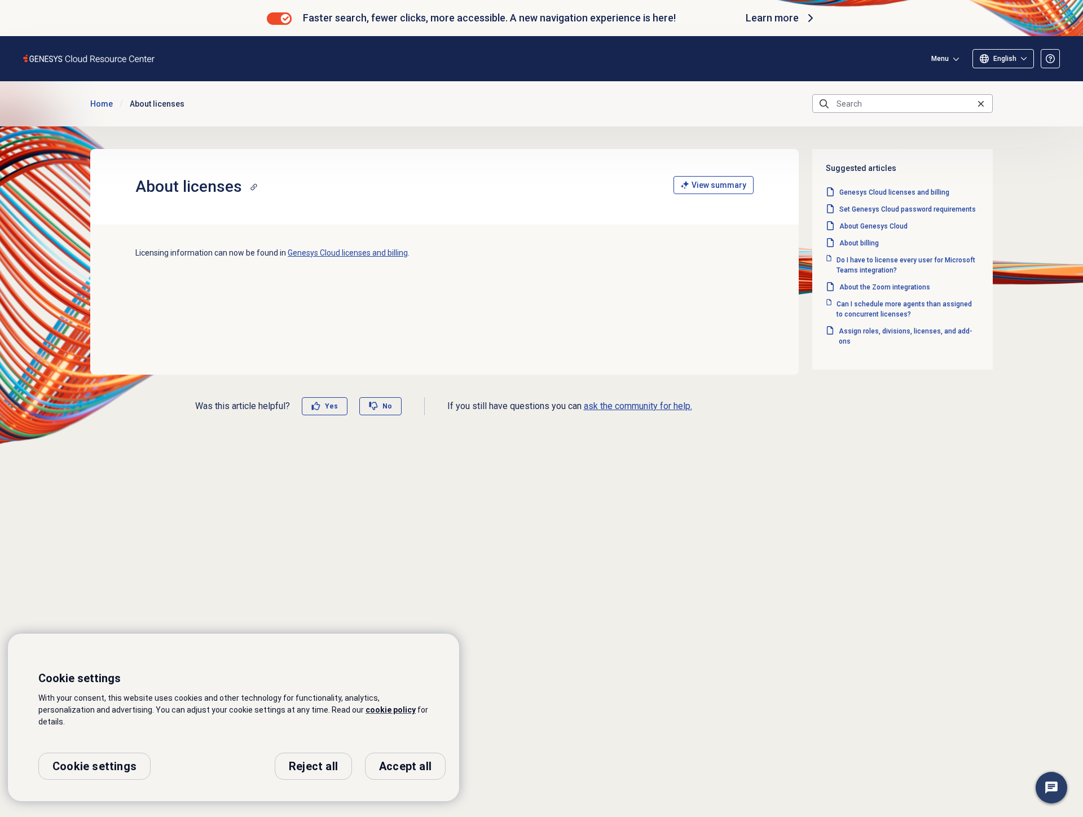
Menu (940, 59)
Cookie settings (94, 766)
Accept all (405, 766)
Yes (331, 406)
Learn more (772, 18)
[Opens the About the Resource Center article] (1050, 58)
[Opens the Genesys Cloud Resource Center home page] (89, 58)
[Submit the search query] (824, 103)
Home (101, 103)
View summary (719, 185)
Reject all (313, 766)
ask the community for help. (638, 406)
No (387, 406)
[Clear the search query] (980, 103)
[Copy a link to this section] (254, 186)
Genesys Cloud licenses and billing (348, 252)
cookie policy (391, 709)
